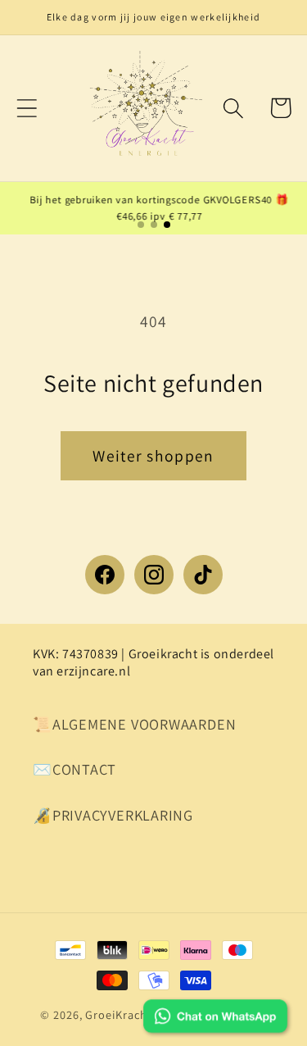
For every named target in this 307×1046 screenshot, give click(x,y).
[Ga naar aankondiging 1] (141, 224)
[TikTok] (203, 574)
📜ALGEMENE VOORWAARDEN (134, 724)
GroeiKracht (118, 1014)
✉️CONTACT (74, 769)
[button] (26, 107)
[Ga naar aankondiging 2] (154, 224)
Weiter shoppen (153, 455)
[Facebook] (104, 574)
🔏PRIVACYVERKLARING (113, 815)
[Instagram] (154, 574)
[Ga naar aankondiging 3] (167, 224)
